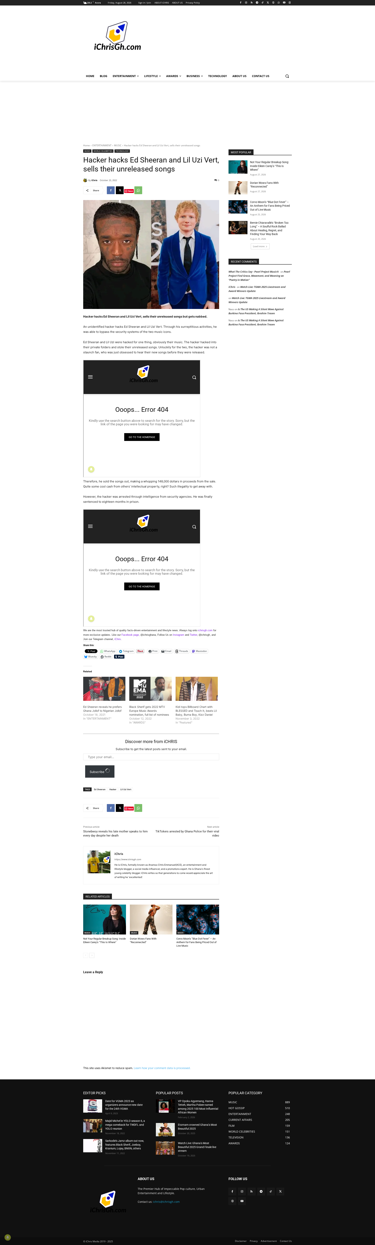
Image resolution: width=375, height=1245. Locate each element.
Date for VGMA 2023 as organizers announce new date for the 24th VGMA (124, 1105)
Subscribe (97, 772)
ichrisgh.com (205, 630)
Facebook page (130, 634)
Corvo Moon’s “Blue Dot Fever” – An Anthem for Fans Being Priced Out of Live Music (196, 942)
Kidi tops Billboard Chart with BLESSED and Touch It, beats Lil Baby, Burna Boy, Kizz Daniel (196, 710)
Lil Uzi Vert (125, 789)
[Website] (273, 3)
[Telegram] (257, 3)
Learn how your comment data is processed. (162, 1068)
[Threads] (289, 3)
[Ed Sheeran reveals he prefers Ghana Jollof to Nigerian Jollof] (104, 689)
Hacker (112, 789)
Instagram (178, 634)
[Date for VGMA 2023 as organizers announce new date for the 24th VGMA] (92, 1106)
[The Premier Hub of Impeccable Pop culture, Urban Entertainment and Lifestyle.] (114, 40)
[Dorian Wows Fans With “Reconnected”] (151, 919)
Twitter (193, 634)
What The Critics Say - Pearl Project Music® (254, 271)
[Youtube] (284, 3)
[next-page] (91, 955)
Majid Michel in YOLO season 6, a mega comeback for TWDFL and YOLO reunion (125, 1124)
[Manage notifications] (7, 1237)
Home (86, 145)
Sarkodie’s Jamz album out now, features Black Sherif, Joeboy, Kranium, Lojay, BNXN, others (124, 1144)
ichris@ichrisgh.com (166, 1202)
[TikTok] (262, 3)
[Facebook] (240, 3)
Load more (259, 246)
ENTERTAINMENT (102, 145)
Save (130, 190)
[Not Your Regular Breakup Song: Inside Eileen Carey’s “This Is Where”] (104, 919)
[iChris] (85, 180)
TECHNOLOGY (122, 151)
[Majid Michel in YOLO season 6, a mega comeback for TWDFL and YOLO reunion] (92, 1125)
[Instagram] (246, 3)
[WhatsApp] (279, 3)
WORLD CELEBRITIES (103, 151)
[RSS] (251, 3)
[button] (287, 76)
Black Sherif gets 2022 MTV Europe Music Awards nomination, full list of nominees (149, 710)
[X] (268, 3)
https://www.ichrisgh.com (127, 859)
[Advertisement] (217, 40)
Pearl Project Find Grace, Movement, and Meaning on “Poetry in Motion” (259, 276)
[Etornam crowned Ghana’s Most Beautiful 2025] (165, 1129)
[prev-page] (85, 955)
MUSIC (117, 145)
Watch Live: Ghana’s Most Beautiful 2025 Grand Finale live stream (197, 1147)
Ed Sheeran (99, 789)
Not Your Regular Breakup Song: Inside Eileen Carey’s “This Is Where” (269, 166)
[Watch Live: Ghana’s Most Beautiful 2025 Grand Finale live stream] (165, 1148)
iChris (94, 180)
